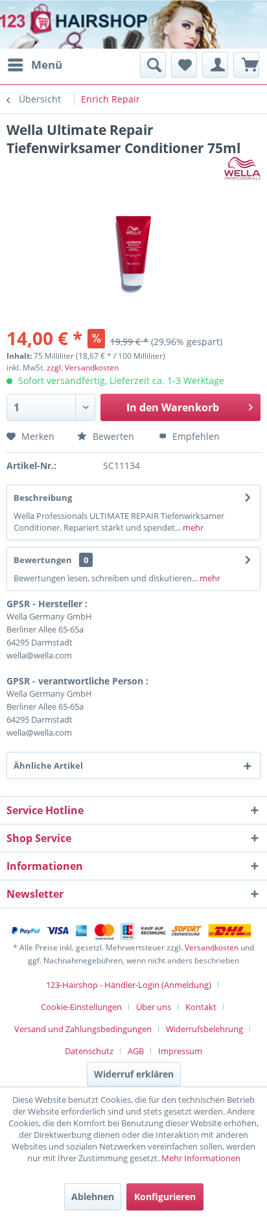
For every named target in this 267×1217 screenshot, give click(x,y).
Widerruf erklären (134, 1074)
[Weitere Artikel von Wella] (242, 168)
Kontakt (200, 1007)
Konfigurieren (165, 1196)
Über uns (153, 1007)
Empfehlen (195, 436)
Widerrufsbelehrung (204, 1029)
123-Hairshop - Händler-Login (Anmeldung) (128, 985)
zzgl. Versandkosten (83, 367)
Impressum (180, 1051)
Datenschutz (89, 1051)
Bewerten (112, 436)
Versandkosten (211, 947)
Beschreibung (43, 497)
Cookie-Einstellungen (81, 1007)
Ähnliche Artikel (48, 765)
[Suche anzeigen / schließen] (153, 65)
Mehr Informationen (200, 1158)
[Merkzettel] (184, 65)
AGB (136, 1051)
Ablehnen (92, 1196)
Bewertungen (43, 560)
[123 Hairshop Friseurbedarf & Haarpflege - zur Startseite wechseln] (50, 26)
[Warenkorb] (246, 65)
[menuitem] (34, 65)
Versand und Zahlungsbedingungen (83, 1029)
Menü (46, 64)
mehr (192, 527)
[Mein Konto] (215, 65)
